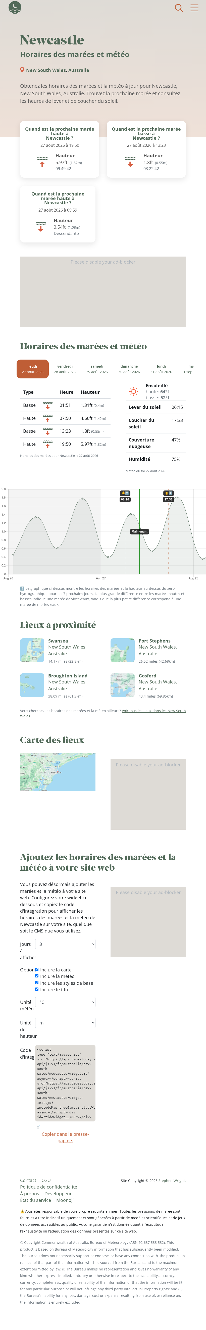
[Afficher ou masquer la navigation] (194, 8)
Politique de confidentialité (48, 1187)
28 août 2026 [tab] (65, 369)
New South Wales (46, 70)
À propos (29, 1194)
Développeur (58, 1194)
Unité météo (24, 1005)
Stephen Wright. (172, 1180)
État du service (35, 1200)
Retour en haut (192, 1316)
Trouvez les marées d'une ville (178, 8)
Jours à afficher (24, 950)
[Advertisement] (103, 292)
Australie (78, 70)
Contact (28, 1180)
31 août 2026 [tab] (161, 369)
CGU (46, 1180)
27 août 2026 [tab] (32, 369)
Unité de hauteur (24, 1029)
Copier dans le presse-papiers (65, 1137)
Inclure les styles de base (66, 983)
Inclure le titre (55, 990)
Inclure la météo (57, 976)
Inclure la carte (56, 970)
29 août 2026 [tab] (97, 369)
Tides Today (15, 7)
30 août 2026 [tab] (129, 369)
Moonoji (65, 1200)
